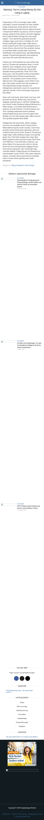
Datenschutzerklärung (19, 814)
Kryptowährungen (22, 722)
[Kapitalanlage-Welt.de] (22, 2)
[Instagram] (27, 678)
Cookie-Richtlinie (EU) (22, 816)
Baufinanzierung (22, 710)
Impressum (6, 814)
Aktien (22, 702)
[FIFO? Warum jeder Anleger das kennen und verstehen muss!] (8, 583)
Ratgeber (21, 7)
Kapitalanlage (22, 718)
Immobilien (22, 714)
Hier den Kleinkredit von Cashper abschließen (22, 737)
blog (14, 165)
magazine (21, 165)
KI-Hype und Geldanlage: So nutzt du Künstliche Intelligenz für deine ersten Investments (29, 345)
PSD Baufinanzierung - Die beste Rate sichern (19, 691)
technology (30, 165)
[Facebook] (16, 678)
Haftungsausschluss (35, 814)
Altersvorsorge (22, 706)
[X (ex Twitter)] (22, 678)
